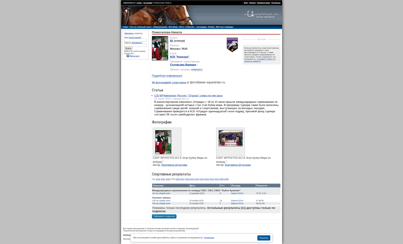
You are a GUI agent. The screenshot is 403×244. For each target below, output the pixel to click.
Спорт (125, 27)
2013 (202, 179)
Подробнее (209, 238)
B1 (171, 40)
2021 (163, 179)
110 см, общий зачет (161, 193)
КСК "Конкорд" (179, 56)
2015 (192, 179)
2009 (221, 179)
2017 (182, 179)
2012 (207, 179)
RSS (246, 3)
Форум (252, 3)
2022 (158, 179)
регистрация (135, 37)
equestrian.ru (129, 3)
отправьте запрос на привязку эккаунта (259, 60)
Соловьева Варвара (183, 64)
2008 (226, 179)
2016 (187, 179)
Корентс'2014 (237, 193)
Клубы (211, 27)
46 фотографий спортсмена (169, 82)
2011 (212, 179)
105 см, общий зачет (161, 201)
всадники (147, 3)
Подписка (276, 3)
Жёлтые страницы (224, 27)
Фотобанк (173, 27)
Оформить (129, 33)
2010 (216, 179)
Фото (181, 27)
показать (196, 69)
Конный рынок (160, 27)
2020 (168, 179)
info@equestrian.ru (130, 235)
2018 (178, 179)
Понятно (263, 238)
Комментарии (263, 3)
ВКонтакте (134, 56)
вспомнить (137, 43)
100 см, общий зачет (161, 203)
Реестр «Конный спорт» (141, 27)
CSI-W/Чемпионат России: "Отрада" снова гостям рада (188, 95)
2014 (197, 179)
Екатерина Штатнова (174, 164)
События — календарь (196, 27)
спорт (139, 3)
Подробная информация (167, 75)
